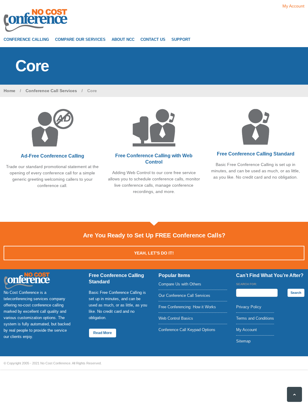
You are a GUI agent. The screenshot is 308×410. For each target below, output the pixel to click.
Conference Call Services (51, 90)
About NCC (123, 39)
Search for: (246, 284)
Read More (102, 333)
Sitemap (243, 341)
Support (180, 39)
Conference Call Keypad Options (187, 329)
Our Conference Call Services (184, 295)
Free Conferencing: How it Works (187, 307)
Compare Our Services (80, 39)
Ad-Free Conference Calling (52, 155)
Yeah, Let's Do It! (154, 253)
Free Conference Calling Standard (255, 153)
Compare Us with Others (180, 284)
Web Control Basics (176, 318)
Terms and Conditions (255, 318)
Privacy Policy (248, 307)
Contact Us (152, 39)
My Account (293, 6)
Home (9, 90)
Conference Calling (26, 39)
